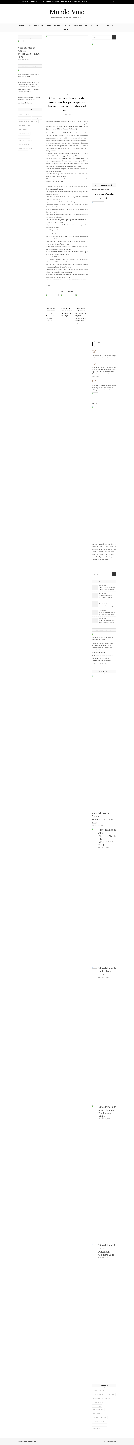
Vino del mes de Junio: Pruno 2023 (107, 971)
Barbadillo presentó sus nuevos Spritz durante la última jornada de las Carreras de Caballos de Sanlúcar (107, 597)
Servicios (70, 1)
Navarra (42, 1)
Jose (49, 285)
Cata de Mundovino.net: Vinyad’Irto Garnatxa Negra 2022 (106, 605)
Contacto (77, 1)
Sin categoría (25, 140)
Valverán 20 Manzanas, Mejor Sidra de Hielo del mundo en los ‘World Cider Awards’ (107, 622)
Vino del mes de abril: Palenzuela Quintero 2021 (107, 1250)
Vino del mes (31, 1)
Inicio (19, 1)
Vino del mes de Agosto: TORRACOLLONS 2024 (29, 52)
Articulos (64, 1)
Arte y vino (85, 1)
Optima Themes (32, 1441)
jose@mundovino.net (25, 103)
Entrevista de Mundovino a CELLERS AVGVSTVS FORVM (50, 313)
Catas (24, 1)
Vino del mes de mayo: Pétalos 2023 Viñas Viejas (107, 1111)
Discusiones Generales (28, 121)
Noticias (49, 1)
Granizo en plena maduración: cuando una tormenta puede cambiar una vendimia (107, 588)
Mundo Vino (67, 11)
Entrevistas (24, 125)
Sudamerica (56, 1)
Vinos (37, 1)
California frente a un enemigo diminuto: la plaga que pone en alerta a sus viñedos (107, 613)
